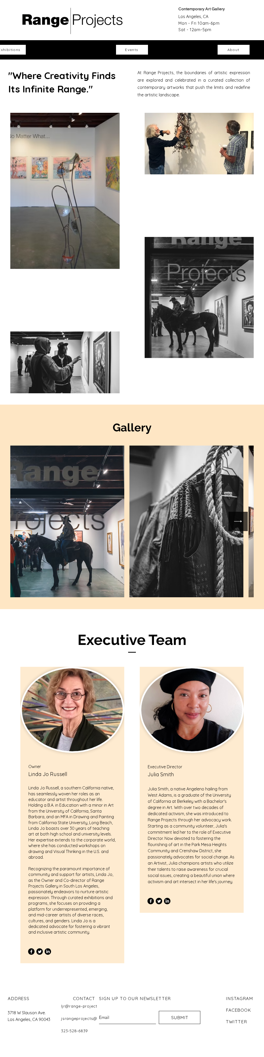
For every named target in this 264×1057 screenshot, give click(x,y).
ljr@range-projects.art (83, 1006)
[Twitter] (39, 951)
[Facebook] (31, 951)
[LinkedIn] (48, 951)
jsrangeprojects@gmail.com (89, 1018)
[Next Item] (238, 521)
